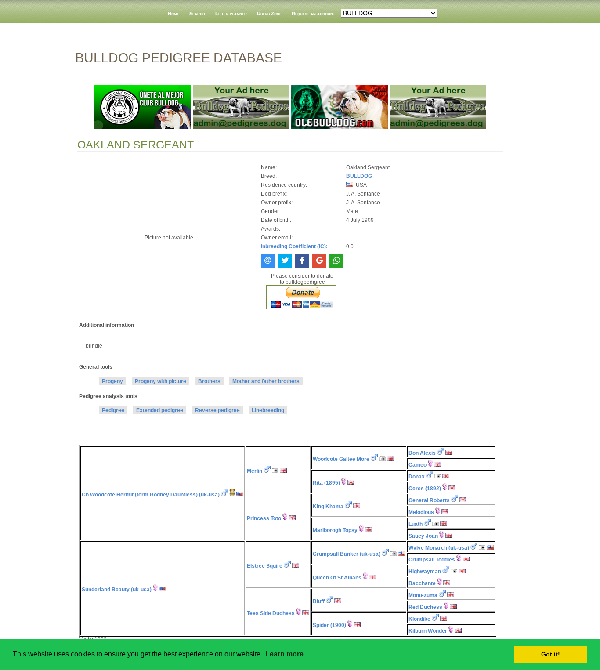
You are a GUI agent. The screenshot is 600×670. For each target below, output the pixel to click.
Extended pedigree (159, 410)
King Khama (328, 506)
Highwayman (424, 572)
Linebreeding (268, 410)
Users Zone (269, 13)
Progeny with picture (160, 381)
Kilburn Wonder (427, 631)
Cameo (417, 465)
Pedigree (113, 410)
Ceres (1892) (424, 488)
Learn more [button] (284, 654)
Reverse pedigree (217, 410)
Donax (416, 477)
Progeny (112, 381)
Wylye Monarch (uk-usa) (438, 548)
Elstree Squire (264, 566)
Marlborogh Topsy (335, 530)
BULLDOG (359, 176)
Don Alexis (422, 453)
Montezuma (422, 595)
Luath (415, 524)
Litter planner (231, 13)
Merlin (254, 471)
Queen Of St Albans (337, 578)
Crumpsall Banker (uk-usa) (346, 554)
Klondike (419, 619)
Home (173, 13)
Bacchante (422, 583)
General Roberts (429, 500)
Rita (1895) (326, 483)
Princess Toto (264, 518)
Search (197, 13)
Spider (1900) (329, 625)
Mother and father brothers (266, 381)
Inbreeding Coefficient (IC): (294, 246)
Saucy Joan (423, 536)
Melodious (421, 512)
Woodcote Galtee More (341, 459)
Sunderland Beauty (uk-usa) (117, 590)
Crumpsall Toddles (431, 560)
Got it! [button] (550, 654)
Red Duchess (425, 607)
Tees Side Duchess (271, 613)
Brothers (209, 381)
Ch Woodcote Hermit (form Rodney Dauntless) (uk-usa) (151, 495)
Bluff (319, 601)
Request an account (313, 13)
